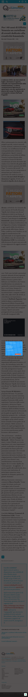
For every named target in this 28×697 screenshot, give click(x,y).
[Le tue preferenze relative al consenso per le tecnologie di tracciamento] (25, 694)
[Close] (23, 341)
